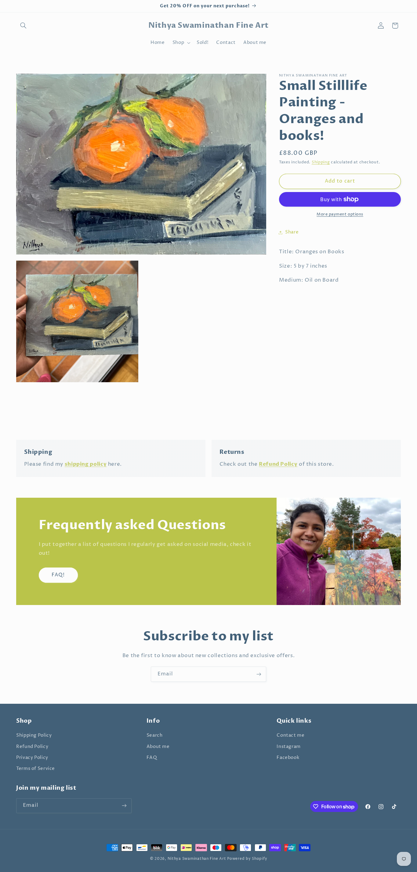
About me (158, 747)
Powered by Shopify (247, 858)
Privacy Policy (32, 758)
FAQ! (58, 575)
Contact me (290, 735)
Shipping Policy (34, 735)
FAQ (152, 758)
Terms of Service (35, 769)
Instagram (289, 747)
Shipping (321, 162)
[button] (23, 26)
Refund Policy (32, 747)
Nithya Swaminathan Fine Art (197, 858)
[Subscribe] (259, 674)
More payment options (340, 214)
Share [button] (292, 232)
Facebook (288, 758)
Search (155, 735)
